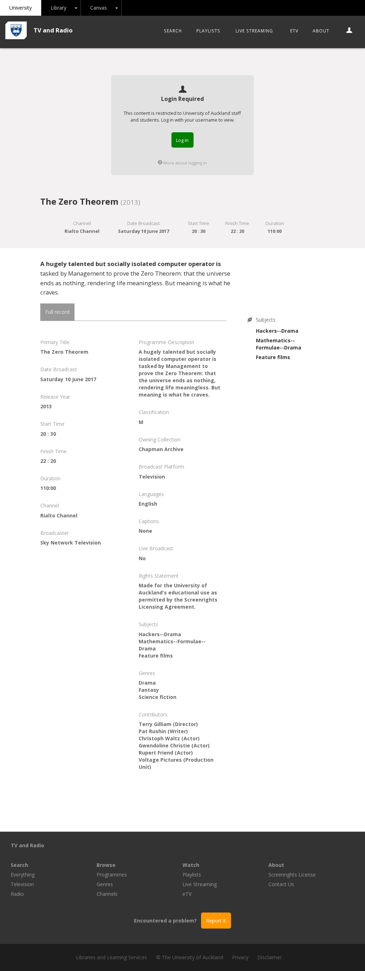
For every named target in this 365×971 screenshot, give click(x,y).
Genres (105, 884)
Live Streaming (254, 31)
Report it (216, 920)
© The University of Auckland (189, 957)
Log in (182, 140)
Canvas (98, 7)
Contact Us (281, 884)
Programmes (112, 874)
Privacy (240, 957)
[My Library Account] (349, 31)
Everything (23, 874)
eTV (294, 31)
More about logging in (184, 162)
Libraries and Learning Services (111, 957)
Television (22, 884)
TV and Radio (53, 30)
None (145, 530)
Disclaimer (269, 957)
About (321, 31)
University (20, 7)
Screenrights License (292, 874)
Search (173, 31)
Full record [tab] (57, 311)
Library (58, 7)
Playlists (208, 31)
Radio (17, 893)
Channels (107, 893)
